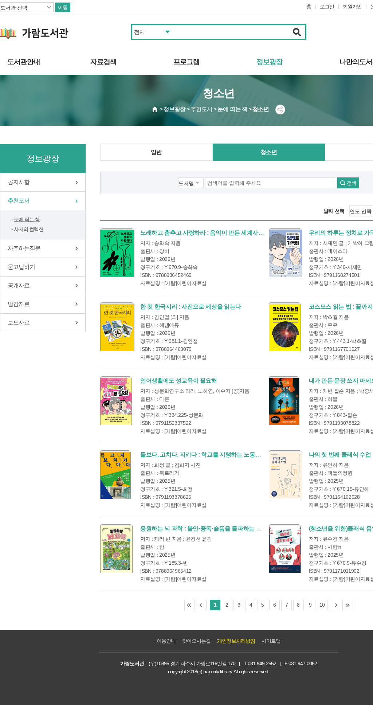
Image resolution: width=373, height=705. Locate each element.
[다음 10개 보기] (336, 605)
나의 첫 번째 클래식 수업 (340, 454)
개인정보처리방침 (236, 641)
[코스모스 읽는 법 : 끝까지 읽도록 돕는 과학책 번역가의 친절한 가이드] (285, 326)
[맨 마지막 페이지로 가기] (347, 605)
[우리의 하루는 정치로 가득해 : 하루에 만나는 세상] (285, 252)
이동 (62, 7)
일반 (156, 152)
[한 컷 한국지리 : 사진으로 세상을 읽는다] (117, 326)
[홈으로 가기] (155, 109)
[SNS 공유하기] (280, 109)
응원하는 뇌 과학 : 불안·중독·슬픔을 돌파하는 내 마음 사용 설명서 (223, 528)
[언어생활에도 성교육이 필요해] (116, 400)
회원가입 (352, 6)
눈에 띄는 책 (27, 219)
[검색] (297, 32)
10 (322, 605)
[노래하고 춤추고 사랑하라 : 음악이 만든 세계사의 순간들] (117, 252)
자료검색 (103, 62)
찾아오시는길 (196, 641)
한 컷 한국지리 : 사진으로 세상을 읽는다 (190, 306)
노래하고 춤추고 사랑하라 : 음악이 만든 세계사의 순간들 (211, 233)
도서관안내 (23, 62)
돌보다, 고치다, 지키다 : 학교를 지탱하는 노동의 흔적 (207, 454)
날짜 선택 (334, 211)
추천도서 (19, 200)
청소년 (268, 152)
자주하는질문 (24, 248)
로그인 (327, 6)
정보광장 (269, 62)
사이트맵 (271, 641)
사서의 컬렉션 (28, 229)
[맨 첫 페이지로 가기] (189, 605)
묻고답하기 (21, 267)
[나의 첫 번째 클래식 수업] (285, 474)
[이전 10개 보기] (201, 605)
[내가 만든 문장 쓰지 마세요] (284, 400)
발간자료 (19, 304)
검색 (351, 183)
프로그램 (186, 62)
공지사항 (19, 182)
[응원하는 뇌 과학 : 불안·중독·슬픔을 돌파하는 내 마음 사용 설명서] (116, 548)
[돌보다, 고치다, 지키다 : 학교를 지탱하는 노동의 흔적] (115, 474)
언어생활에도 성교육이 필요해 (178, 380)
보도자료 (19, 323)
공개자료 (19, 285)
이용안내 (166, 641)
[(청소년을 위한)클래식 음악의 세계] (285, 548)
